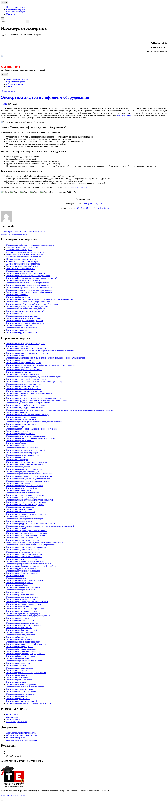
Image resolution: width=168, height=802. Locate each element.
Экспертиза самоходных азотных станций (25, 311)
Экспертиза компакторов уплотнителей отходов (27, 481)
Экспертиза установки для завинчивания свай (27, 601)
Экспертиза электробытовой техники (23, 266)
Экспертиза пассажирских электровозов (24, 391)
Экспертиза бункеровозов (17, 658)
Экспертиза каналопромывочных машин (24, 469)
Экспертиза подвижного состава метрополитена (28, 403)
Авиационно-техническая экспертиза (23, 247)
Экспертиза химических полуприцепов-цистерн (28, 616)
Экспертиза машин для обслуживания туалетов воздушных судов (35, 381)
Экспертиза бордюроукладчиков (20, 656)
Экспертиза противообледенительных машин (26, 405)
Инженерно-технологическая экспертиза (24, 254)
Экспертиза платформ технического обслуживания (29, 393)
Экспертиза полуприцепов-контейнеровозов (26, 547)
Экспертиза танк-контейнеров (19, 689)
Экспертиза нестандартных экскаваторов (24, 519)
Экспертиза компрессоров (18, 483)
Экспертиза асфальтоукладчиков (20, 635)
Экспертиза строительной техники (22, 316)
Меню (4, 2)
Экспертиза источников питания (21, 367)
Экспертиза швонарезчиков (18, 618)
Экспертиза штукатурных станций (21, 701)
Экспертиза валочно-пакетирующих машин (26, 436)
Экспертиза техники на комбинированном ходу (27, 414)
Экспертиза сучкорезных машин (20, 590)
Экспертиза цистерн (15, 426)
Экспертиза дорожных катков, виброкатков (26, 672)
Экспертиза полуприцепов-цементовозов (24, 554)
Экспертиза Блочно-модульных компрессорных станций (31, 278)
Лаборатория (12, 717)
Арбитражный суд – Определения (21, 740)
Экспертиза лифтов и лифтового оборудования (45, 97)
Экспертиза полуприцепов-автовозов (23, 540)
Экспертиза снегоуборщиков (19, 585)
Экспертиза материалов (17, 330)
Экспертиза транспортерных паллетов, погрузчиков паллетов (34, 422)
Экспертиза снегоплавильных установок (24, 580)
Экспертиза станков (15, 313)
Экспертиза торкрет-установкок (20, 694)
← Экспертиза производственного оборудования (23, 231)
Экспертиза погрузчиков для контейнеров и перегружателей (33, 398)
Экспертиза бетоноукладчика (19, 646)
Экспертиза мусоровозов (17, 516)
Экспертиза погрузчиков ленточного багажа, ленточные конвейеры (36, 400)
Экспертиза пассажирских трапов (21, 424)
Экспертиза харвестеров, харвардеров (23, 613)
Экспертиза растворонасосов (19, 680)
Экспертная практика (16, 719)
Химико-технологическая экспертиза (23, 264)
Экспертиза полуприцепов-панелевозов (24, 556)
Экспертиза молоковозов (17, 677)
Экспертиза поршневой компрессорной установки (29, 302)
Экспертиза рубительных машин (21, 568)
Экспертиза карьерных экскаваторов (22, 471)
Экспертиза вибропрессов (18, 663)
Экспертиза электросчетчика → (15, 234)
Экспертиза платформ (16, 396)
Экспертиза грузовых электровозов (22, 360)
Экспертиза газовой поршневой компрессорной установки (32, 304)
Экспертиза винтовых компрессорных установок (28, 276)
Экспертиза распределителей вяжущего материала (29, 564)
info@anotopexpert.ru (93, 203)
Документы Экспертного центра (21, 733)
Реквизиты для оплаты (16, 721)
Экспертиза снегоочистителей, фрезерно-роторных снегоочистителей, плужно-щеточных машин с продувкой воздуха (59, 410)
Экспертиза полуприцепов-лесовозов (23, 549)
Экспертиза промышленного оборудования (25, 309)
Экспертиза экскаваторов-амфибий (22, 623)
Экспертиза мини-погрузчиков (20, 507)
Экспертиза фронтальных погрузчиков (23, 611)
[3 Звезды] (25, 192)
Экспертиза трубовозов (16, 696)
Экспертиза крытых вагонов (19, 372)
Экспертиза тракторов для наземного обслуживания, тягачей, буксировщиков (41, 365)
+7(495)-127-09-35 (83, 208)
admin (4, 104)
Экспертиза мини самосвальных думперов (25, 504)
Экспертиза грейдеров (16, 443)
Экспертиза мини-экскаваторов (20, 512)
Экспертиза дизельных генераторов (22, 452)
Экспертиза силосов (15, 575)
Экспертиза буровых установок (20, 433)
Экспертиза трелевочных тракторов (22, 597)
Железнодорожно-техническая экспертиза (25, 252)
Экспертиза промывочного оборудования (25, 561)
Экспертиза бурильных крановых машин (24, 661)
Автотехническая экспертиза (19, 249)
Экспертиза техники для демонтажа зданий (25, 450)
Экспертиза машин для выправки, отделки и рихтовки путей (33, 377)
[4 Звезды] (35, 192)
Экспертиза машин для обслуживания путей (26, 379)
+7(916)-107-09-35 (101, 208)
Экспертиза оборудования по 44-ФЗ (22, 332)
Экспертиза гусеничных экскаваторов (23, 448)
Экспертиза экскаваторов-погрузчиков (23, 625)
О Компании (12, 714)
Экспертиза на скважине (17, 294)
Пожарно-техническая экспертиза (21, 259)
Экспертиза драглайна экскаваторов (22, 455)
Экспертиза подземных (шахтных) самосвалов (27, 533)
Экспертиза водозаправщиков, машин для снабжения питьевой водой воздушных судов (45, 358)
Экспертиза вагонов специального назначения (27, 353)
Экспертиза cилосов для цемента (21, 684)
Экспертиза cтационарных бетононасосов (25, 687)
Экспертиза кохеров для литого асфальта (24, 485)
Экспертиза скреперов (16, 578)
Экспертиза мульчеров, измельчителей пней (26, 514)
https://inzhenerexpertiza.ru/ (76, 188)
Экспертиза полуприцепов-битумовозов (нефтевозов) (30, 545)
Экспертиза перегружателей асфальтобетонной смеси (30, 523)
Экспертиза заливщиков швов (19, 668)
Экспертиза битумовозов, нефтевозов (23, 651)
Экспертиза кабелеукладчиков (19, 467)
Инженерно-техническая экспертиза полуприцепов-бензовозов (34, 542)
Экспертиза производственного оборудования (27, 306)
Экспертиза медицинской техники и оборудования (29, 292)
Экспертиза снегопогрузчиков (19, 583)
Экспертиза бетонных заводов (19, 639)
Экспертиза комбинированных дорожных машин (28, 478)
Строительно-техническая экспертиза (23, 261)
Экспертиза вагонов (15, 355)
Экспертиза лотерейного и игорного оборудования (29, 287)
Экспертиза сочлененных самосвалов (23, 571)
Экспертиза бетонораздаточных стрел (23, 642)
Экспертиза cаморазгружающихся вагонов (25, 407)
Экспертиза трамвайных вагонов (21, 419)
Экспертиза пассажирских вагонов (22, 386)
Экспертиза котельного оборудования (23, 280)
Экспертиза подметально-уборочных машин (26, 535)
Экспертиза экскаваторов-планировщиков (25, 609)
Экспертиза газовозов (16, 665)
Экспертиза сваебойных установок (22, 573)
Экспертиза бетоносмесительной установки (26, 644)
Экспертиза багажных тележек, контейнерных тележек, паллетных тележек (40, 351)
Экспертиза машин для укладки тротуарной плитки (29, 500)
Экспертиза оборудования (18, 297)
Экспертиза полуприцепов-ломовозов (23, 552)
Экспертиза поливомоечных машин (22, 538)
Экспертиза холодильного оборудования (24, 320)
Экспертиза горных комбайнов (20, 441)
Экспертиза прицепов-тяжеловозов (22, 559)
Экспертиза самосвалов (16, 682)
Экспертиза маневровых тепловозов (22, 374)
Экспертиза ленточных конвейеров (22, 488)
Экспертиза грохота (15, 445)
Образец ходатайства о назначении (22, 735)
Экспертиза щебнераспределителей (22, 620)
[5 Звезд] (44, 192)
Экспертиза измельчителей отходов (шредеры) (27, 462)
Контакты (10, 14)
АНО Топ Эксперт (125, 115)
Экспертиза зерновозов (16, 670)
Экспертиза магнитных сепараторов (22, 493)
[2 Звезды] (15, 192)
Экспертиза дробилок (16, 457)
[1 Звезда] (5, 192)
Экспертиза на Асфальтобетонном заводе (24, 464)
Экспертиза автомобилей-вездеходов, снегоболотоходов (31, 429)
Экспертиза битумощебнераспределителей (25, 654)
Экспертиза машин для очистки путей (23, 384)
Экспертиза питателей (16, 528)
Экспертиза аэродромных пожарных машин (26, 348)
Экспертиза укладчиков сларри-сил (22, 599)
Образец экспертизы (15, 737)
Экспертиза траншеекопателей (20, 594)
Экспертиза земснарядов (17, 459)
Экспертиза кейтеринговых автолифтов (24, 370)
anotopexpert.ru (160, 52)
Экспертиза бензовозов (16, 637)
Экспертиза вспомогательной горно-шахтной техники (30, 438)
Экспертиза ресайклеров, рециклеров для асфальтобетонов (32, 566)
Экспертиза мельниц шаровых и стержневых (26, 502)
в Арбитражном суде (15, 12)
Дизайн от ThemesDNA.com (13, 795)
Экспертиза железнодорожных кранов (23, 362)
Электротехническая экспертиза (20, 268)
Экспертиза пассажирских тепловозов (23, 388)
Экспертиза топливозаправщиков (21, 417)
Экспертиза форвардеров (17, 606)
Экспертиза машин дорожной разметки (24, 497)
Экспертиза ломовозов (16, 675)
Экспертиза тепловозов (16, 412)
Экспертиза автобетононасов (19, 627)
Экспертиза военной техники (19, 271)
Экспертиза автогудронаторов (19, 632)
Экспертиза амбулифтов (17, 346)
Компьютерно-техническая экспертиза (23, 257)
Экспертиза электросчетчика (19, 325)
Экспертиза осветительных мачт (20, 521)
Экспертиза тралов (14, 592)
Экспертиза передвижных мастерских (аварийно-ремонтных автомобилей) (40, 526)
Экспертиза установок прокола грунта (23, 604)
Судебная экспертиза (15, 9)
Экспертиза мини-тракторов (19, 509)
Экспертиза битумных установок (21, 649)
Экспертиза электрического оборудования (25, 323)
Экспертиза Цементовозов (18, 698)
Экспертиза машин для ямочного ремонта (25, 495)
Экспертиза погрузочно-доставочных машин (26, 530)
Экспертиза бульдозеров (17, 431)
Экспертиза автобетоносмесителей (22, 630)
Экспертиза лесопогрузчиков (19, 490)
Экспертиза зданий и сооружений (21, 328)
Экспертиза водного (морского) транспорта (25, 273)
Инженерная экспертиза (17, 7)
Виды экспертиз (9, 91)
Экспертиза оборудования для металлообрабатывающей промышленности (39, 299)
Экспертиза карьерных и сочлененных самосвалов (29, 474)
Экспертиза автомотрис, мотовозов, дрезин (25, 343)
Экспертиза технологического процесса (24, 318)
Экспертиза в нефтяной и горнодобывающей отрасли (30, 245)
